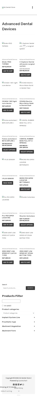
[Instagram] (16, 384)
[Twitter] (21, 384)
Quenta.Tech (22, 381)
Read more (7, 183)
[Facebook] (14, 384)
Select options (9, 150)
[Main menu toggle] (32, 7)
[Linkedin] (18, 384)
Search (4, 284)
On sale (7, 306)
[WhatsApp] (23, 384)
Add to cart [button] (8, 71)
